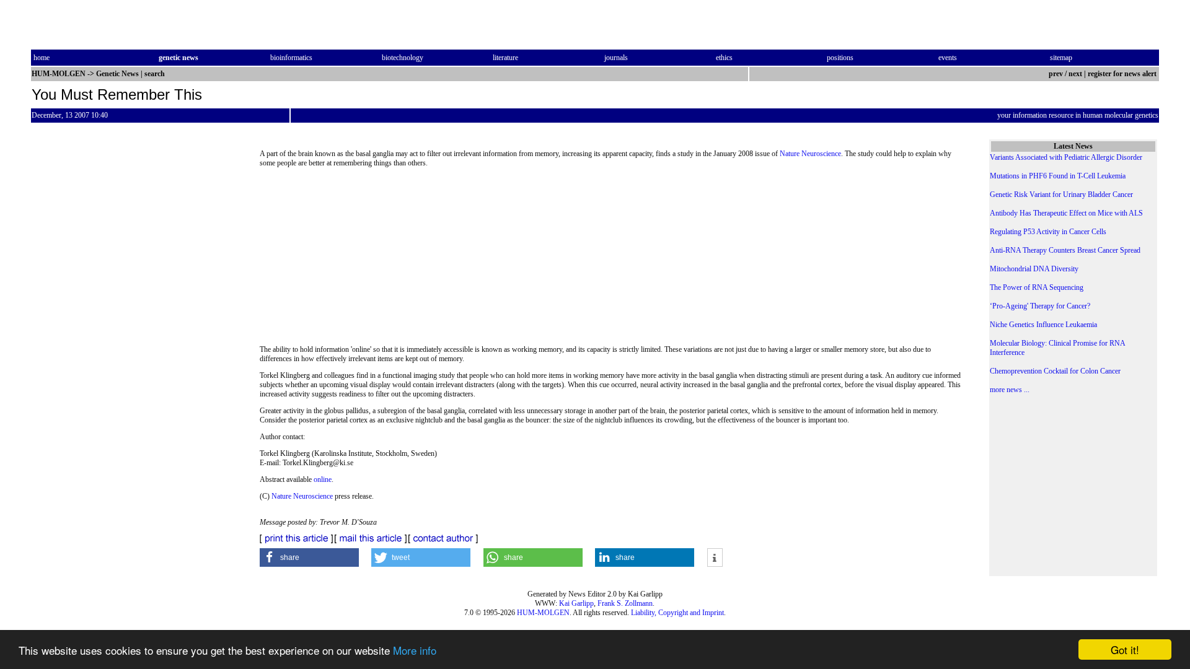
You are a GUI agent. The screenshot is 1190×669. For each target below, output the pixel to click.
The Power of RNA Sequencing (1036, 287)
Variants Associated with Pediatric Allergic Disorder (1066, 157)
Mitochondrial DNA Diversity (1034, 269)
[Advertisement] (612, 260)
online (323, 479)
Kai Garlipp (576, 603)
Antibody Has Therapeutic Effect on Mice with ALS (1066, 213)
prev (1056, 73)
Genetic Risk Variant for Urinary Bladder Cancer (1061, 194)
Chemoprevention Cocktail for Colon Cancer (1055, 371)
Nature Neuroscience (810, 153)
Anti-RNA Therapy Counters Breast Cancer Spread (1065, 250)
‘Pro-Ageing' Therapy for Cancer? (1040, 306)
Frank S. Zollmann (625, 603)
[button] (309, 557)
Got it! (1125, 649)
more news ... (1009, 389)
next (1075, 73)
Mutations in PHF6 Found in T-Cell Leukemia (1058, 176)
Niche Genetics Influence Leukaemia (1043, 324)
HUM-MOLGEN (543, 612)
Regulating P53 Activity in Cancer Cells (1048, 231)
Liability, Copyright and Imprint (677, 612)
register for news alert (1123, 73)
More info (414, 650)
